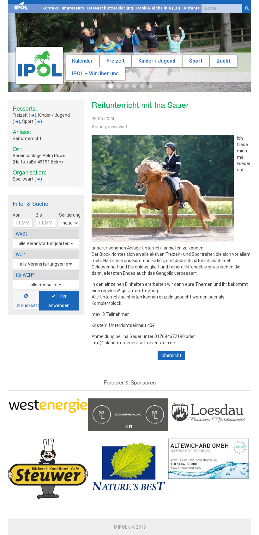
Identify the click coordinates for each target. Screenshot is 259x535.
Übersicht (171, 355)
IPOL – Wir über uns (95, 74)
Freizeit (115, 61)
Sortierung (70, 215)
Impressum (73, 8)
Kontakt (50, 8)
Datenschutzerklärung (110, 8)
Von (17, 215)
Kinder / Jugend (156, 61)
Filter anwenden (58, 300)
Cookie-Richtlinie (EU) (158, 8)
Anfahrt (192, 8)
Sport (196, 61)
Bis (39, 215)
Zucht (223, 61)
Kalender (82, 61)
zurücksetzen (28, 305)
